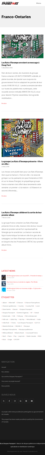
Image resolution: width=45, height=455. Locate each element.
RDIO (39, 336)
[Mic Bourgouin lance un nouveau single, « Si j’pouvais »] (4, 290)
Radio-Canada (31, 336)
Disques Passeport (26, 309)
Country (21, 306)
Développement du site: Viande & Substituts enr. (22, 451)
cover (38, 306)
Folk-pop (20, 316)
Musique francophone (10, 329)
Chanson (20, 303)
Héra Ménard (31, 319)
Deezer (15, 309)
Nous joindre (6, 386)
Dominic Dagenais (23, 313)
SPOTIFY (16, 339)
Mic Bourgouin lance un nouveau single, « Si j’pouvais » (24, 288)
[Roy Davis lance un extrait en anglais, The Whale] (4, 283)
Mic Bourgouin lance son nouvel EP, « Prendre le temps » (24, 276)
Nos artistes (5, 372)
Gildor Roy (14, 319)
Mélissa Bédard (8, 333)
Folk (14, 316)
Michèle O (19, 326)
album (5, 303)
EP (31, 313)
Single (10, 339)
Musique (27, 326)
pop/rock (21, 336)
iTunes (14, 323)
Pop (15, 336)
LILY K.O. (37, 323)
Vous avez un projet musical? (11, 381)
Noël (4, 336)
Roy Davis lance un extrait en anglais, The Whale (22, 282)
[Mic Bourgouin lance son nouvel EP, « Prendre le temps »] (4, 277)
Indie (39, 319)
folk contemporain (31, 316)
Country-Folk (30, 306)
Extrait (37, 313)
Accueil (4, 367)
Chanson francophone (32, 303)
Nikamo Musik (19, 333)
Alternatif (12, 303)
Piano (10, 336)
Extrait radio (6, 316)
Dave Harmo (7, 309)
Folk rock (5, 319)
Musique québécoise (26, 329)
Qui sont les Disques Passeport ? (12, 376)
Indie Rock (6, 323)
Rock (4, 339)
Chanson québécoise (9, 306)
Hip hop (21, 319)
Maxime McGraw (8, 326)
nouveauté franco (32, 333)
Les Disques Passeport (25, 323)
